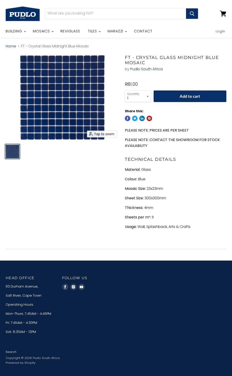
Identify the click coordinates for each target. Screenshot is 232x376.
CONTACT (143, 31)
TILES (93, 31)
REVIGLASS (70, 31)
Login (220, 31)
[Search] (192, 13)
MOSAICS (42, 31)
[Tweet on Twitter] (135, 118)
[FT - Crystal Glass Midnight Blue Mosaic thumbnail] (12, 151)
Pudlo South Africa (146, 69)
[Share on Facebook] (127, 118)
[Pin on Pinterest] (149, 118)
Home (11, 46)
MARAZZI (116, 31)
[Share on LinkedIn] (142, 118)
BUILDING (14, 31)
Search (11, 352)
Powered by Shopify (20, 363)
